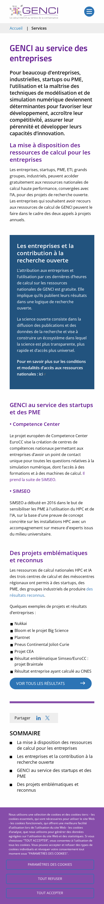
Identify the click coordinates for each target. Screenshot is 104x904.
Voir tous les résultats (40, 683)
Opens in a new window (47, 718)
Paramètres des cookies (50, 864)
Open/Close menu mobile (89, 12)
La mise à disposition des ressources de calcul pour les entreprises (54, 745)
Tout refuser (50, 878)
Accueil (16, 28)
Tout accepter (50, 893)
